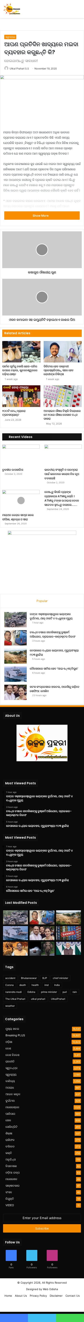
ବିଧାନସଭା (11, 1166)
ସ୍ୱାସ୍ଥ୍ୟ (10, 36)
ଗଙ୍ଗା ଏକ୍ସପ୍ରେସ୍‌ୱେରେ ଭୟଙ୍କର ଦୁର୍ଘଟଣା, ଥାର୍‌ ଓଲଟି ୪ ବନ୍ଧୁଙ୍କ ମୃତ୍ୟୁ (51, 616)
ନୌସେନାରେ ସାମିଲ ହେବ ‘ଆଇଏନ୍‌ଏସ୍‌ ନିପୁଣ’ (54, 669)
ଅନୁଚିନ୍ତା (11, 1159)
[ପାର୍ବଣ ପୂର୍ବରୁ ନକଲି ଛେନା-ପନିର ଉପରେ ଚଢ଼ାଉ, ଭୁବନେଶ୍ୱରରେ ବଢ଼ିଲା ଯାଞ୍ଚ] (21, 351)
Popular (42, 601)
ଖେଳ (8, 1120)
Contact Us (72, 1295)
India (57, 984)
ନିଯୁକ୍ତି (10, 1198)
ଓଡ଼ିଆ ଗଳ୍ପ (13, 1172)
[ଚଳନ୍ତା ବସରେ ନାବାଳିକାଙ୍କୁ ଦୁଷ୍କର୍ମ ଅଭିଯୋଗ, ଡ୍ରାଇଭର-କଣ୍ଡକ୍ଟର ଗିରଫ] (15, 637)
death (22, 984)
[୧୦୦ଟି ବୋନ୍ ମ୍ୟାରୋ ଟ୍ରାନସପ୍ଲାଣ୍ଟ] (21, 396)
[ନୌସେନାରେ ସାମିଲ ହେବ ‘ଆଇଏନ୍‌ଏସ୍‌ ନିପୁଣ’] (15, 674)
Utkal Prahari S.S (19, 68)
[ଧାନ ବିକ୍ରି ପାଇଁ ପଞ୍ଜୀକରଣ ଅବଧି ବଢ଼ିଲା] (15, 949)
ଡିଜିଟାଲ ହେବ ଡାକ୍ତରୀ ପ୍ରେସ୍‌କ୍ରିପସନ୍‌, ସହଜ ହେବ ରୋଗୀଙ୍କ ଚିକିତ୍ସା (59, 370)
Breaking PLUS (15, 1035)
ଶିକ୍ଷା (9, 1133)
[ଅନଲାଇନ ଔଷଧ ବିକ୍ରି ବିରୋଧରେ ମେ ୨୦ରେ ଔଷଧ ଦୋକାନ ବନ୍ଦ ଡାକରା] (63, 396)
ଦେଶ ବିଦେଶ (12, 1055)
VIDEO (10, 1205)
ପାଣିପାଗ (10, 1113)
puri (65, 991)
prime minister (49, 991)
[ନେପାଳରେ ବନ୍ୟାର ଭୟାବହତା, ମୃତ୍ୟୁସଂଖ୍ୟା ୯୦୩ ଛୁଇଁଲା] (15, 656)
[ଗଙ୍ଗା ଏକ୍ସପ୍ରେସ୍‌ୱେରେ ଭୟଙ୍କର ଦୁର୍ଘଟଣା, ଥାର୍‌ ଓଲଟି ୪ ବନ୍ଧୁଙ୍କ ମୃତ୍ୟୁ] (15, 619)
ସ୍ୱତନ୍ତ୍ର (12, 1068)
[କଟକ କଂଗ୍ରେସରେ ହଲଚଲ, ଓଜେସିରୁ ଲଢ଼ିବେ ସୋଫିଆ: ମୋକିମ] (15, 692)
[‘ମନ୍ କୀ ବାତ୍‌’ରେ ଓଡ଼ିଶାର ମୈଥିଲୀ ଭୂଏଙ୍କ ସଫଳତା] (68, 948)
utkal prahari (38, 998)
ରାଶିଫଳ (10, 1139)
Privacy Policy (38, 1295)
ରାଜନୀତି (10, 1061)
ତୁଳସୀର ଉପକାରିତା (12, 470)
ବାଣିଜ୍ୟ (10, 1081)
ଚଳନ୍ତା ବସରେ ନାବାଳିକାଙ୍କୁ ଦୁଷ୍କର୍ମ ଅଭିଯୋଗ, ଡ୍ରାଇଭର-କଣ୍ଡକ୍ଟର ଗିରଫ (52, 634)
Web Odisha (50, 1289)
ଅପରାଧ (10, 1087)
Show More (41, 215)
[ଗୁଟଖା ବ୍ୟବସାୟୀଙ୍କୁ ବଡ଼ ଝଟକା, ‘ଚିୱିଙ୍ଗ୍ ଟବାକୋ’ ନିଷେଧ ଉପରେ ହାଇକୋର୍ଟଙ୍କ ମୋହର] (68, 933)
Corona (9, 984)
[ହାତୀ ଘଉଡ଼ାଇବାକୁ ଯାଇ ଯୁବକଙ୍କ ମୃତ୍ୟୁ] (42, 949)
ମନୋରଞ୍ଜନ (12, 1107)
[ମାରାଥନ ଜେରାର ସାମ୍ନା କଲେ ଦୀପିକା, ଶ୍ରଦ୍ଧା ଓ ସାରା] (21, 500)
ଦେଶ (8, 1048)
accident (10, 978)
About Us (21, 1295)
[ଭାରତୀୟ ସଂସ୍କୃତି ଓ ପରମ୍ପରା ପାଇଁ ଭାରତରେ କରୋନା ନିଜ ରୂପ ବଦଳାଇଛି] (63, 455)
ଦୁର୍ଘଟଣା (10, 1100)
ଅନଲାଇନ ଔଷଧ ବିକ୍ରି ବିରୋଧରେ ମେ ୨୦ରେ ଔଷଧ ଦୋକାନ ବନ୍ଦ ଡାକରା (62, 415)
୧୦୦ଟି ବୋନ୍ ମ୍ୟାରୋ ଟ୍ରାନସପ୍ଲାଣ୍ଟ (13, 413)
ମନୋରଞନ (11, 1179)
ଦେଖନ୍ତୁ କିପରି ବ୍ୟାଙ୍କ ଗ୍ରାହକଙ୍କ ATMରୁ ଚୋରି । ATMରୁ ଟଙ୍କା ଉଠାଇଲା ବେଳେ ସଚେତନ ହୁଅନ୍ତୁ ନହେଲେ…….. (61, 498)
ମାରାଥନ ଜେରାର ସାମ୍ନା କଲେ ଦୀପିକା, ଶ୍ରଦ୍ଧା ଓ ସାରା (18, 517)
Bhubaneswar (29, 978)
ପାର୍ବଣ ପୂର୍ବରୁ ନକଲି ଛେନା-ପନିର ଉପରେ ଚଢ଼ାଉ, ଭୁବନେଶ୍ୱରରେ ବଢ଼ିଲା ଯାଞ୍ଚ (20, 370)
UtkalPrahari (58, 998)
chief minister (60, 978)
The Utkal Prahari (15, 998)
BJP (44, 978)
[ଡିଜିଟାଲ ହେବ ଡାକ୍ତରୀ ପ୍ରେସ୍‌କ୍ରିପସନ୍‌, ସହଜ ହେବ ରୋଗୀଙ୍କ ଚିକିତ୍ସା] (63, 351)
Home (8, 1295)
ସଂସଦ (9, 1192)
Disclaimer (56, 1295)
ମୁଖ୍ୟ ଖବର (12, 1028)
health (35, 984)
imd (46, 984)
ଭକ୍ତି (9, 1153)
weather (10, 1005)
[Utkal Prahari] (11, 9)
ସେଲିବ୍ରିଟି (12, 1126)
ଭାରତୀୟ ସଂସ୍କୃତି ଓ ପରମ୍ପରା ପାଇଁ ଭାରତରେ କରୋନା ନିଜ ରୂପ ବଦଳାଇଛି (61, 474)
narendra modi (13, 991)
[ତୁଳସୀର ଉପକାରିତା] (21, 455)
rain (75, 991)
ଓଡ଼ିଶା (9, 1041)
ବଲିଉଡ (10, 1146)
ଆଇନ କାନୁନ (13, 1094)
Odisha (31, 991)
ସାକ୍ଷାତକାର (13, 1185)
